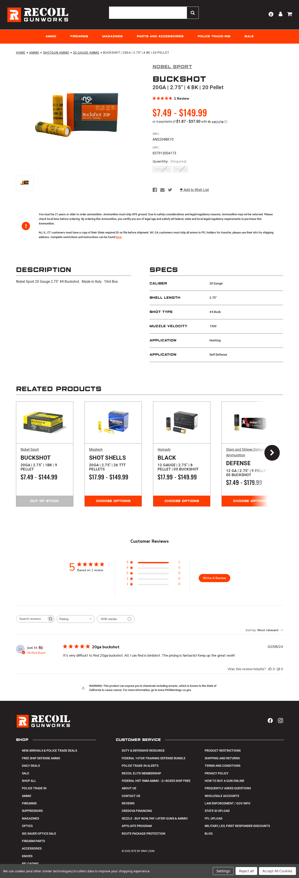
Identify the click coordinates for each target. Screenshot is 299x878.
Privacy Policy (217, 773)
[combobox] (76, 619)
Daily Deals (31, 765)
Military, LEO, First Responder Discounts (237, 826)
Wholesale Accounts (222, 796)
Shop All (29, 781)
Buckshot (39, 463)
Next (267, 454)
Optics (27, 826)
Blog (209, 833)
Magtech (96, 449)
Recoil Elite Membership (141, 773)
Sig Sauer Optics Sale (39, 833)
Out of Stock (44, 501)
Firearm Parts (33, 841)
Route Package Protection (143, 833)
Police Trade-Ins (214, 36)
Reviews (128, 803)
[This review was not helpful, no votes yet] (278, 669)
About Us (129, 788)
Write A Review (214, 578)
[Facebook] (155, 190)
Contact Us (131, 796)
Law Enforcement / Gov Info (227, 803)
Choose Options (113, 501)
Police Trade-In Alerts (140, 765)
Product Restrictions (223, 750)
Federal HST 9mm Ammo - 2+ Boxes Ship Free (156, 781)
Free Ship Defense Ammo (41, 758)
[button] (218, 121)
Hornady (164, 449)
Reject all (246, 871)
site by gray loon (143, 851)
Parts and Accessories (160, 36)
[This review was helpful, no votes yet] (270, 669)
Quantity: (169, 161)
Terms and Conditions (222, 765)
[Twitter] (170, 190)
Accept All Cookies (277, 871)
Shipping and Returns (222, 758)
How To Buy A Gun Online (224, 781)
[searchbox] (31, 618)
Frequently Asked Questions (228, 788)
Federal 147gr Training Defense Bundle (153, 758)
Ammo (51, 36)
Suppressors (32, 811)
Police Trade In (34, 788)
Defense (248, 468)
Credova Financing (137, 811)
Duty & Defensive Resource (143, 750)
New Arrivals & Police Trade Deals (49, 750)
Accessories (32, 848)
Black (178, 463)
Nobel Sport (30, 449)
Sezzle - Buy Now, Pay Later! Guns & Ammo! (155, 818)
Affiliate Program (137, 826)
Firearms (79, 36)
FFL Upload (213, 818)
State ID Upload (217, 811)
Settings (223, 871)
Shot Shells (107, 463)
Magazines (112, 36)
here (118, 237)
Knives (27, 856)
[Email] (162, 190)
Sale (249, 36)
